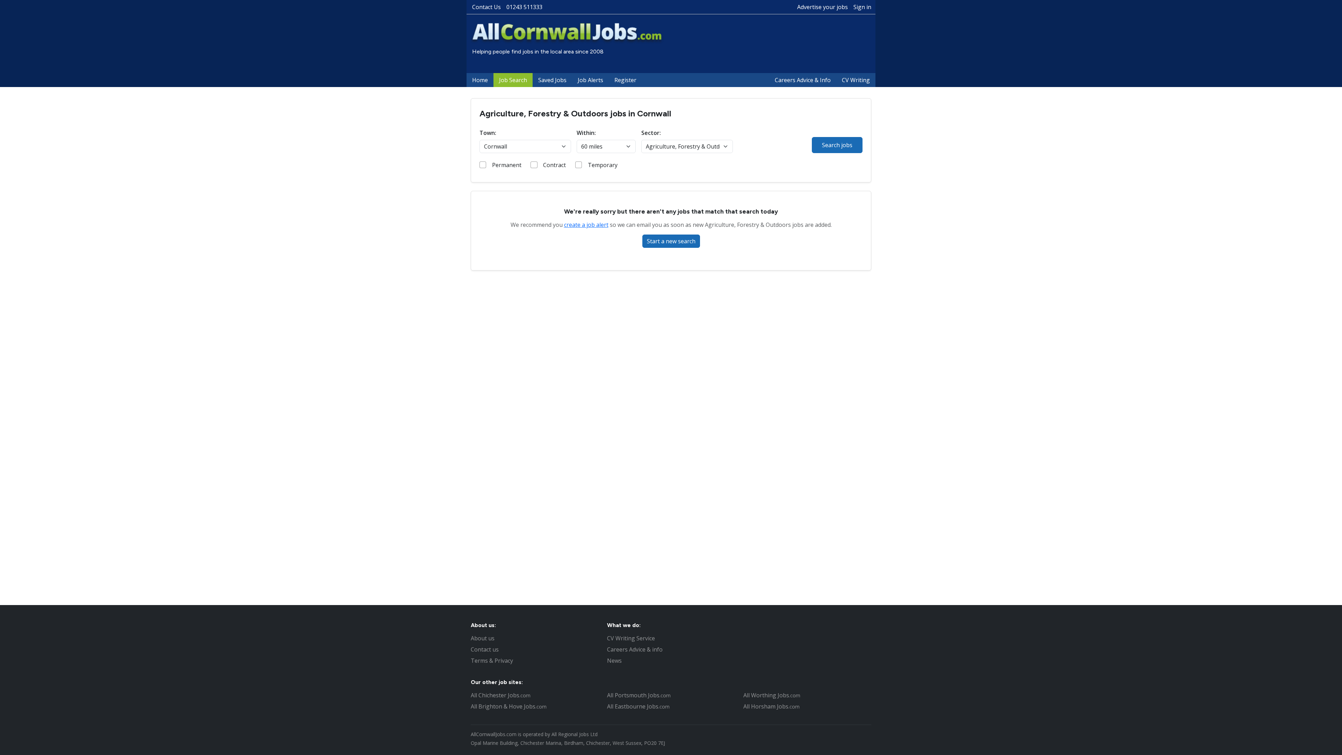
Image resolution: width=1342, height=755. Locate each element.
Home (480, 80)
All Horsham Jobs (771, 706)
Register (625, 80)
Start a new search (671, 241)
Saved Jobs (552, 80)
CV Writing (856, 80)
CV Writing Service (631, 638)
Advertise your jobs (822, 7)
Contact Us (486, 7)
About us (483, 638)
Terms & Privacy (492, 660)
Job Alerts (590, 80)
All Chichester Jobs (501, 695)
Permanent (506, 165)
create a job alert (586, 225)
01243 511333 (524, 7)
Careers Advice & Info (803, 80)
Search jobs (837, 145)
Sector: (651, 133)
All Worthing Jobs (771, 695)
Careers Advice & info (635, 649)
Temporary (603, 165)
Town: (487, 133)
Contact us (485, 649)
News (614, 660)
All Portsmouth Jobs (639, 695)
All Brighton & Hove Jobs (509, 706)
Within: (586, 133)
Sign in (862, 7)
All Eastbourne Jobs (638, 706)
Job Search (513, 80)
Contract (554, 165)
